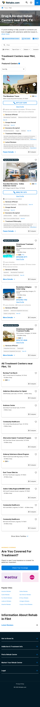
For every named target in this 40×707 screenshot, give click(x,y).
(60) (36, 184)
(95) (36, 96)
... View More (32, 139)
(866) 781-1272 (21, 192)
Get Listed (27, 38)
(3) (21, 297)
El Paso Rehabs (24, 598)
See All (5, 120)
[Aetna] (11, 577)
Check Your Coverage (20, 568)
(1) (8, 461)
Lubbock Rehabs (6, 601)
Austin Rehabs (5, 594)
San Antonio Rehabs (25, 594)
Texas (6, 8)
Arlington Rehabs (24, 601)
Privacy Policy (20, 684)
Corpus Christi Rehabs (26, 604)
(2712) (22, 254)
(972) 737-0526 (21, 340)
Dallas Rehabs (24, 591)
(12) (9, 380)
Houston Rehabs (6, 591)
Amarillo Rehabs (6, 604)
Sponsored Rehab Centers (12, 38)
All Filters (6, 49)
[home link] (2, 8)
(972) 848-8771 (21, 257)
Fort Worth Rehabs (6, 598)
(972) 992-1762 (21, 300)
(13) (22, 338)
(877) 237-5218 (21, 103)
